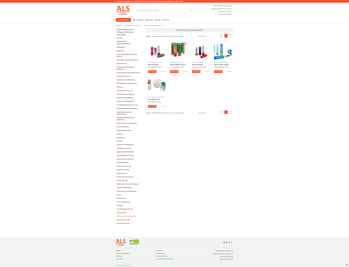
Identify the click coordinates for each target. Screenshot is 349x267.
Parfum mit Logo (122, 173)
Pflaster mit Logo (122, 180)
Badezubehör (121, 47)
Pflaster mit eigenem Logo (125, 177)
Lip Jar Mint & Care (154, 99)
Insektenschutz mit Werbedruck (127, 123)
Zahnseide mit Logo (123, 223)
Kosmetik (119, 141)
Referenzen (165, 20)
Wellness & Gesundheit (133, 25)
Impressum (140, 20)
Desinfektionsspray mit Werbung (127, 60)
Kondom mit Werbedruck (124, 130)
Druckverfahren (162, 256)
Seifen (119, 194)
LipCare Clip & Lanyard (221, 64)
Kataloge (157, 20)
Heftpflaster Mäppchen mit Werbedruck (125, 118)
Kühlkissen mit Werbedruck (125, 144)
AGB (134, 20)
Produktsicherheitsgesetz (165, 259)
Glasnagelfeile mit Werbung (126, 94)
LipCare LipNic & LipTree (178, 64)
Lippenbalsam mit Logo (124, 148)
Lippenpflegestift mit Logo (125, 155)
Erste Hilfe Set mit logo (124, 76)
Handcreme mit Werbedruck (125, 101)
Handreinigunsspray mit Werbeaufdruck (124, 113)
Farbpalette (160, 253)
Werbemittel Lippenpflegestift (126, 216)
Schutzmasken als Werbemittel (126, 191)
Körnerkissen (121, 137)
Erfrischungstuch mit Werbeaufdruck (128, 72)
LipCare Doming (197, 64)
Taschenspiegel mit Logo (125, 209)
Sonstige (119, 205)
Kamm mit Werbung (123, 127)
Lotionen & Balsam (123, 162)
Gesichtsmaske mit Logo (124, 90)
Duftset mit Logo (122, 63)
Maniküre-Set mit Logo (124, 166)
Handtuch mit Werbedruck (125, 97)
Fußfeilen (120, 87)
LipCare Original (153, 64)
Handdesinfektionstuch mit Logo (127, 105)
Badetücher (120, 51)
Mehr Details (152, 71)
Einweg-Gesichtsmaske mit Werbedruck (125, 68)
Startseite (119, 25)
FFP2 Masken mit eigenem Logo (127, 83)
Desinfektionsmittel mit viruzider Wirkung (127, 55)
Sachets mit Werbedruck (124, 187)
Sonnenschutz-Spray (123, 202)
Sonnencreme (121, 198)
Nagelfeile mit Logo (123, 169)
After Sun (120, 38)
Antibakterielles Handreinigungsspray (123, 42)
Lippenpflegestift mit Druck (125, 152)
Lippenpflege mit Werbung (125, 159)
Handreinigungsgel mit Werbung (127, 108)
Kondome (120, 134)
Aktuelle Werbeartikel (123, 253)
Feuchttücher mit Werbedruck (126, 80)
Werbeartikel (124, 20)
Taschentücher (121, 212)
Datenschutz (149, 20)
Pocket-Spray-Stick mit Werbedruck (128, 184)
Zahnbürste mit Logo (123, 220)
